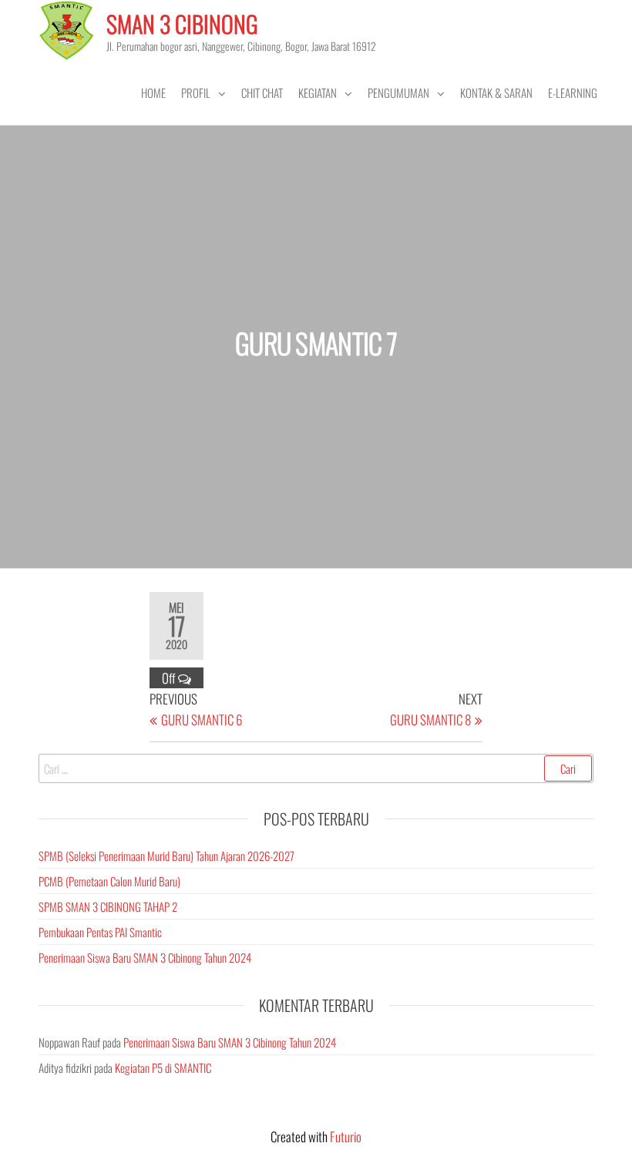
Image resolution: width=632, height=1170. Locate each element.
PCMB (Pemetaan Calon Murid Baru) (109, 880)
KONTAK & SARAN (496, 92)
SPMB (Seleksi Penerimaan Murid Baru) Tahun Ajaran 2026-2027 (166, 855)
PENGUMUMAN (398, 92)
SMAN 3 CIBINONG (182, 23)
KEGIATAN (317, 92)
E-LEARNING (572, 92)
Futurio (345, 1136)
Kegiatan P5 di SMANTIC (163, 1067)
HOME (153, 92)
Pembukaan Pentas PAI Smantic (100, 931)
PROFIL (195, 92)
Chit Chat (262, 92)
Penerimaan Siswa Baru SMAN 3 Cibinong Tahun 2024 (145, 957)
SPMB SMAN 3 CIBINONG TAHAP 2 (108, 906)
